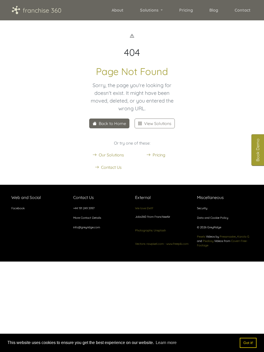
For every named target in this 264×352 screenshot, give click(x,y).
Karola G (243, 236)
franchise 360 (36, 10)
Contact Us (111, 167)
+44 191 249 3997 (84, 208)
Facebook (18, 208)
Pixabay (208, 241)
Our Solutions (111, 154)
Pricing (159, 154)
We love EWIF (144, 208)
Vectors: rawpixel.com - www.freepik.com (161, 244)
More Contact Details (87, 218)
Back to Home (112, 123)
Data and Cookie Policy (212, 218)
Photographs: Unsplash (150, 230)
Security (202, 208)
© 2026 (209, 227)
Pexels (201, 236)
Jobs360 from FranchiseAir (152, 217)
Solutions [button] (150, 10)
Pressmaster (228, 236)
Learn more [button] (166, 342)
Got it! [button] (248, 343)
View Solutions (157, 123)
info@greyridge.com (86, 227)
